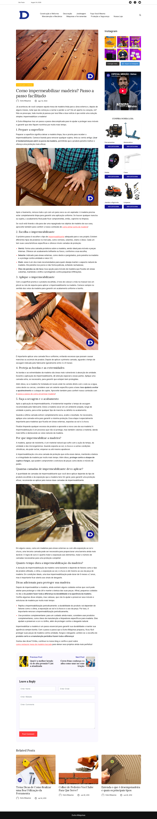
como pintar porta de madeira (75, 227)
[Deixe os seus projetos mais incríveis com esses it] (135, 42)
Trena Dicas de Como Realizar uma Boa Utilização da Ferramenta (33, 790)
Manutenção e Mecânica (52, 16)
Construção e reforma (24, 85)
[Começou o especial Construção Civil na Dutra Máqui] (110, 42)
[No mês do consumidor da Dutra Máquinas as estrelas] (135, 54)
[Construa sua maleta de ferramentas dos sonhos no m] (110, 54)
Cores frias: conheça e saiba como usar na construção (72, 663)
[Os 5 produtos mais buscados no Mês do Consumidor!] (123, 42)
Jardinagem (81, 14)
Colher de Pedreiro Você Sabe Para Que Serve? (76, 789)
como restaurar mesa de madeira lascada (34, 644)
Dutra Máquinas (25, 101)
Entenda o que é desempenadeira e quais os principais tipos (120, 789)
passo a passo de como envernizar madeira (36, 394)
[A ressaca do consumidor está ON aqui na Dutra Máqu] (123, 54)
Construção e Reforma (49, 14)
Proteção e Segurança (100, 16)
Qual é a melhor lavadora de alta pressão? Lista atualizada (41, 663)
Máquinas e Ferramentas (76, 16)
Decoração (67, 14)
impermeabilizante (56, 237)
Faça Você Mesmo (97, 14)
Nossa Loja (118, 16)
